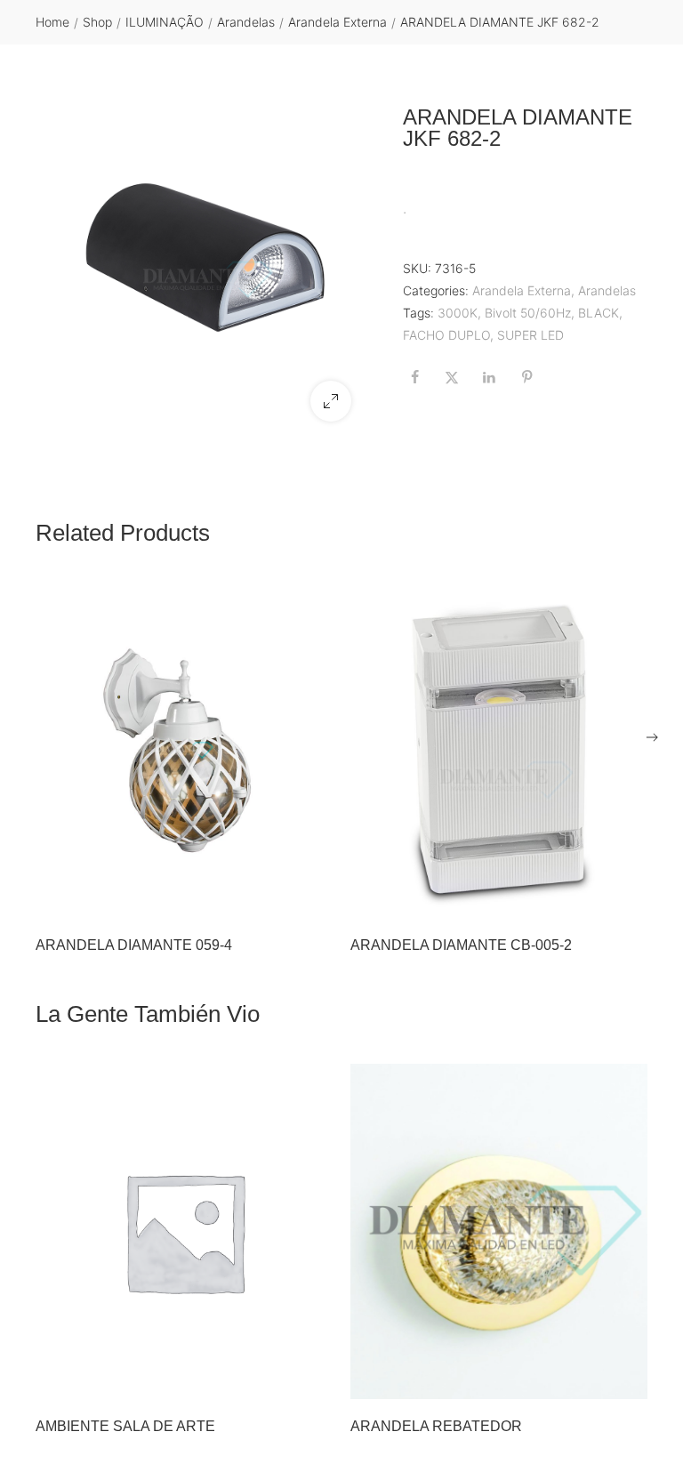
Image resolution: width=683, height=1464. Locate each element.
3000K (458, 312)
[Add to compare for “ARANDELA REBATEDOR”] (628, 1380)
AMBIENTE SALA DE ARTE (125, 1426)
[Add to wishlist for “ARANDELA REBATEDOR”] (591, 1380)
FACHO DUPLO (446, 334)
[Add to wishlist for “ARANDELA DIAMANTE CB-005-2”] (591, 899)
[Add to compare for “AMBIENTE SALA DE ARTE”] (314, 1380)
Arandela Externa (337, 21)
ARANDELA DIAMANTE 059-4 (134, 945)
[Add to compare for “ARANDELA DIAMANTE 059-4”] (314, 899)
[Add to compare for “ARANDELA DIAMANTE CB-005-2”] (628, 899)
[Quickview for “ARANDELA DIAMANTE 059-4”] (184, 751)
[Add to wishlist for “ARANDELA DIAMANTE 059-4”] (276, 899)
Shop (97, 21)
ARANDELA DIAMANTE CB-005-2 (461, 945)
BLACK (598, 312)
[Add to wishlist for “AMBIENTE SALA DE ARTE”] (276, 1380)
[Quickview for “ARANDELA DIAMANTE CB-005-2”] (499, 751)
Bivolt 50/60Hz (528, 312)
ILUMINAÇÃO (164, 21)
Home (52, 21)
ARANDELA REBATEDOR (436, 1426)
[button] (330, 401)
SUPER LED (530, 334)
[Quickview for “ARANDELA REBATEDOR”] (499, 1232)
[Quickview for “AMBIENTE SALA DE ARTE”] (184, 1232)
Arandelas (246, 21)
